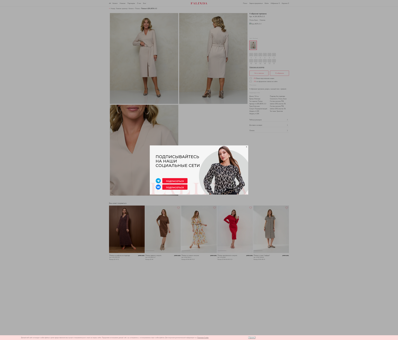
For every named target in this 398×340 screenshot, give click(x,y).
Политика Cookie (203, 337)
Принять (251, 337)
